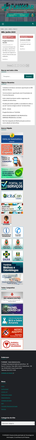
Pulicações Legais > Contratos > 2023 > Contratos (26, 37)
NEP (2, 403)
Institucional (4, 389)
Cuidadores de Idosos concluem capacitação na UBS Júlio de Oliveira (18, 88)
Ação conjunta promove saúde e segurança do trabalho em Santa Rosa (16, 99)
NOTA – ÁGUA (7, 109)
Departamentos (5, 397)
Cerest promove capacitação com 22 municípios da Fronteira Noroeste (17, 94)
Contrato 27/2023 (25, 40)
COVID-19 (4, 392)
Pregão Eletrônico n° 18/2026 (11, 112)
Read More (5, 59)
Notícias (3, 409)
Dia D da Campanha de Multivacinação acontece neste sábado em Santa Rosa (17, 122)
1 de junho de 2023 (24, 42)
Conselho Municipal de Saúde (9, 406)
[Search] (33, 23)
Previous (10, 65)
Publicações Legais (6, 395)
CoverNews (17, 437)
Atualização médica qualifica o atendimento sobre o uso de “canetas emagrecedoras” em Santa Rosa (18, 104)
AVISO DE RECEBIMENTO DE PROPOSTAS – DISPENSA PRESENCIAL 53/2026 (15, 116)
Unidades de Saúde (6, 400)
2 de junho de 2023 (7, 44)
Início (2, 386)
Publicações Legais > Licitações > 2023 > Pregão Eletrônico (8, 37)
